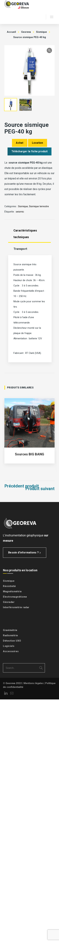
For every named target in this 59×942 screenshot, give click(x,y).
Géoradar (8, 602)
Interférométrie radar (16, 607)
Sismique (41, 31)
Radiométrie (10, 635)
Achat (19, 142)
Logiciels (8, 646)
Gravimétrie (10, 630)
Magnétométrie (12, 591)
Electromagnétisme (15, 596)
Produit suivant (40, 488)
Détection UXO (12, 640)
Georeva (26, 31)
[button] (49, 50)
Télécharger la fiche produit (29, 151)
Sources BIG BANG (29, 454)
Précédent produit (21, 486)
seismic (20, 211)
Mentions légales (33, 683)
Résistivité (9, 586)
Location (37, 142)
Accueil (11, 31)
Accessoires (11, 651)
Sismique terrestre (39, 206)
